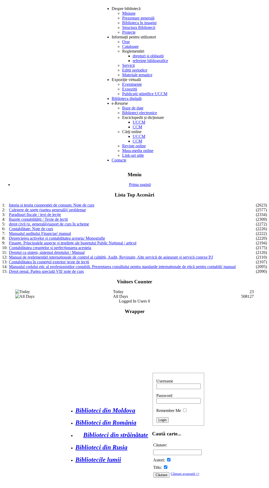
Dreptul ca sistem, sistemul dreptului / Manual (47, 252)
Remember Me (168, 410)
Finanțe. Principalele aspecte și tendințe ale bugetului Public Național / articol (72, 243)
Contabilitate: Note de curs (31, 229)
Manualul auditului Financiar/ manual (40, 233)
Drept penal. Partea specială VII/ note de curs (46, 271)
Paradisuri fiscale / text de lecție (35, 214)
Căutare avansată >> (185, 474)
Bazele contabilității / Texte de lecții (38, 219)
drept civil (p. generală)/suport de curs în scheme (49, 224)
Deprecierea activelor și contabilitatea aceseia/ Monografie (57, 238)
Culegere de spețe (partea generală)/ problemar (47, 210)
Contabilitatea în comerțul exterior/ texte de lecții (49, 262)
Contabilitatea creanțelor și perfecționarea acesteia (50, 247)
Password (164, 395)
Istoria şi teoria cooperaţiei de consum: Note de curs (51, 205)
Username (164, 381)
